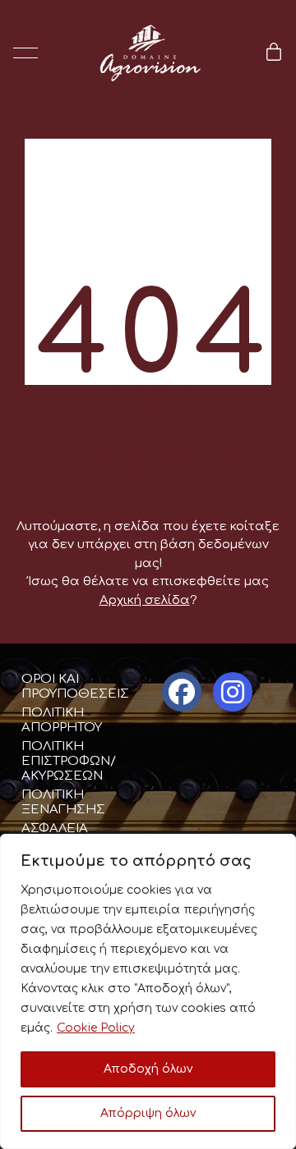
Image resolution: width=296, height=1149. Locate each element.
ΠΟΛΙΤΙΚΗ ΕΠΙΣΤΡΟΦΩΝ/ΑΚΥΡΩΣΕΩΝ (68, 761)
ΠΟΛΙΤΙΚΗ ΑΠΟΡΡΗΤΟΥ (61, 720)
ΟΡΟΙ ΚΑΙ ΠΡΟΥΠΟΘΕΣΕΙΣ (75, 686)
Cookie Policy (96, 1028)
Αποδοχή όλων (148, 1069)
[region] (148, 991)
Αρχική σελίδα (144, 600)
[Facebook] (181, 692)
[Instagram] (232, 692)
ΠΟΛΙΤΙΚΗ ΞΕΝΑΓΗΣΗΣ (63, 802)
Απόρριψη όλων (148, 1113)
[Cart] (274, 53)
